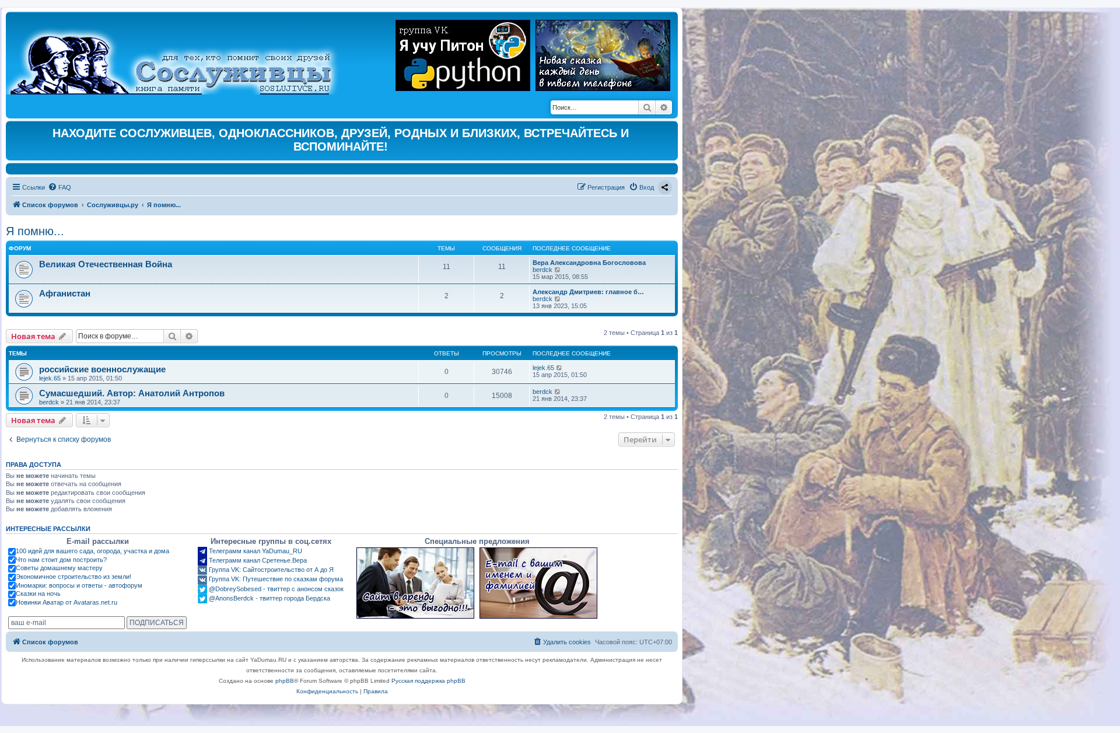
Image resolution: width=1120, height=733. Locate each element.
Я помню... (35, 231)
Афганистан (64, 293)
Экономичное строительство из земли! (73, 576)
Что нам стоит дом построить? (61, 559)
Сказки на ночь (38, 593)
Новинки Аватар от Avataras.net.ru (66, 602)
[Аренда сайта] (415, 583)
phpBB (284, 681)
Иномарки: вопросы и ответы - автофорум (79, 585)
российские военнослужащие (102, 369)
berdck (542, 269)
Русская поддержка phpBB (428, 681)
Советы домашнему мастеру (59, 567)
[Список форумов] (180, 56)
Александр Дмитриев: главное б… (588, 291)
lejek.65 (50, 378)
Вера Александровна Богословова (589, 262)
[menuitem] (59, 187)
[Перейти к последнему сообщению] (560, 367)
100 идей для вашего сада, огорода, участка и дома (92, 550)
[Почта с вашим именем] (538, 583)
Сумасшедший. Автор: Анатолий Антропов (132, 393)
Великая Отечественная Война (105, 264)
